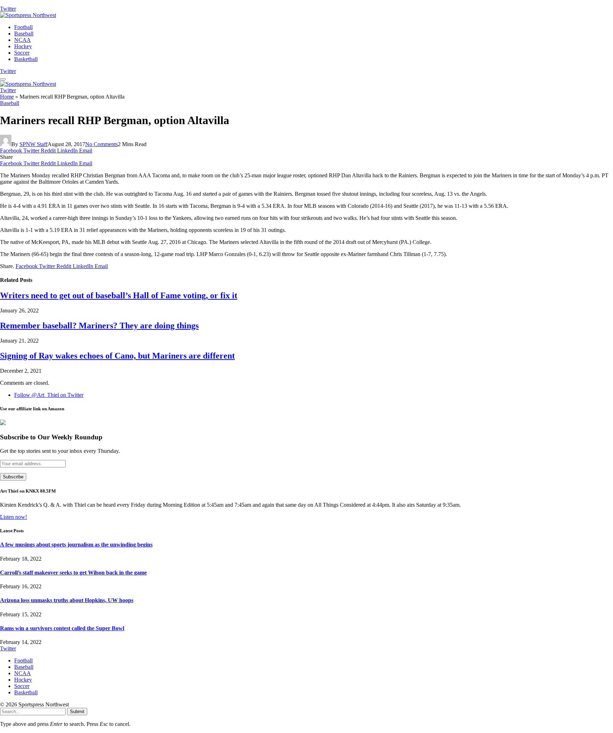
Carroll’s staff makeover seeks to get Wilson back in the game (73, 573)
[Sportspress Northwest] (28, 15)
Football (23, 27)
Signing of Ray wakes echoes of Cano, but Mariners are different (117, 355)
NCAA (22, 40)
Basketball (26, 59)
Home (7, 97)
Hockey (23, 46)
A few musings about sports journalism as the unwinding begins (76, 545)
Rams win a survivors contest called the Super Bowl (62, 628)
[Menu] (3, 79)
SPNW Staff (34, 144)
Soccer (21, 53)
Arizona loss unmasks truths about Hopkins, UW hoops (66, 600)
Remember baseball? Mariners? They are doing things (99, 325)
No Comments (101, 144)
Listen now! (13, 517)
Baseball (23, 33)
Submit (77, 711)
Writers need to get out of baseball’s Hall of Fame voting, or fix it (118, 295)
